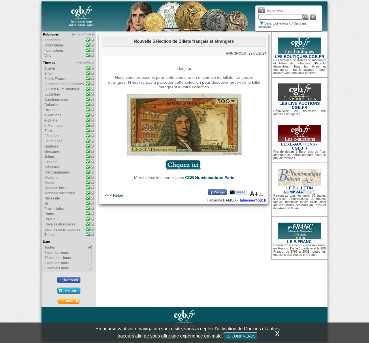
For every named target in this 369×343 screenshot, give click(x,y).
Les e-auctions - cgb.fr (299, 146)
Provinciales (54, 209)
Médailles (52, 167)
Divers (49, 110)
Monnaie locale (56, 188)
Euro (48, 131)
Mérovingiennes (57, 172)
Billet (48, 74)
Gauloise (51, 146)
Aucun (81, 62)
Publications (54, 51)
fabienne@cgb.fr (253, 200)
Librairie (50, 162)
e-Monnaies (53, 126)
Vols (47, 56)
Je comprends (241, 336)
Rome (49, 214)
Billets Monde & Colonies (64, 84)
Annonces (52, 40)
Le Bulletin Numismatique (299, 190)
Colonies (51, 105)
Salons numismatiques (62, 230)
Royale (50, 219)
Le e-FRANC (299, 241)
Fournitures (53, 141)
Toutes (88, 34)
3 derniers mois (56, 263)
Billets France (55, 79)
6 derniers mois (56, 268)
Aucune (78, 34)
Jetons (49, 157)
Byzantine (52, 94)
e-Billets (50, 120)
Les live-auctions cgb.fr (299, 105)
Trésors (50, 235)
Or (46, 204)
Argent (49, 68)
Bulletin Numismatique (62, 89)
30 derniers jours (57, 258)
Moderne (51, 178)
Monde (49, 183)
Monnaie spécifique (59, 193)
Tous (90, 62)
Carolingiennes (56, 100)
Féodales (51, 136)
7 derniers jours (56, 253)
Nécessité (52, 198)
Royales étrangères (59, 224)
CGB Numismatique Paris (209, 177)
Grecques (52, 152)
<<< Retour (115, 195)
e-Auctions (52, 115)
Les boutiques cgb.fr (299, 56)
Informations (54, 45)
